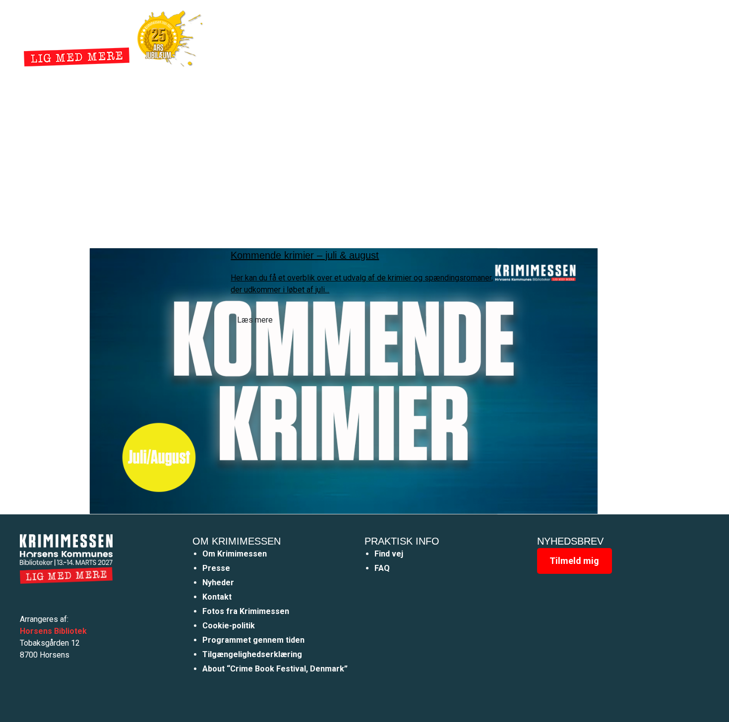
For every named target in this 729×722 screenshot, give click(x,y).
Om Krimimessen (234, 553)
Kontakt (217, 597)
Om (446, 36)
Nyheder (407, 36)
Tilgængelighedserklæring (252, 654)
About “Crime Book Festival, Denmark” (275, 668)
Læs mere (255, 320)
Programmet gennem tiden (253, 640)
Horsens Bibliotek (53, 631)
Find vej (388, 553)
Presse (216, 568)
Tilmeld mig (574, 560)
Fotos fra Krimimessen (245, 611)
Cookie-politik (228, 625)
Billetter (532, 36)
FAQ (382, 568)
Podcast (484, 36)
